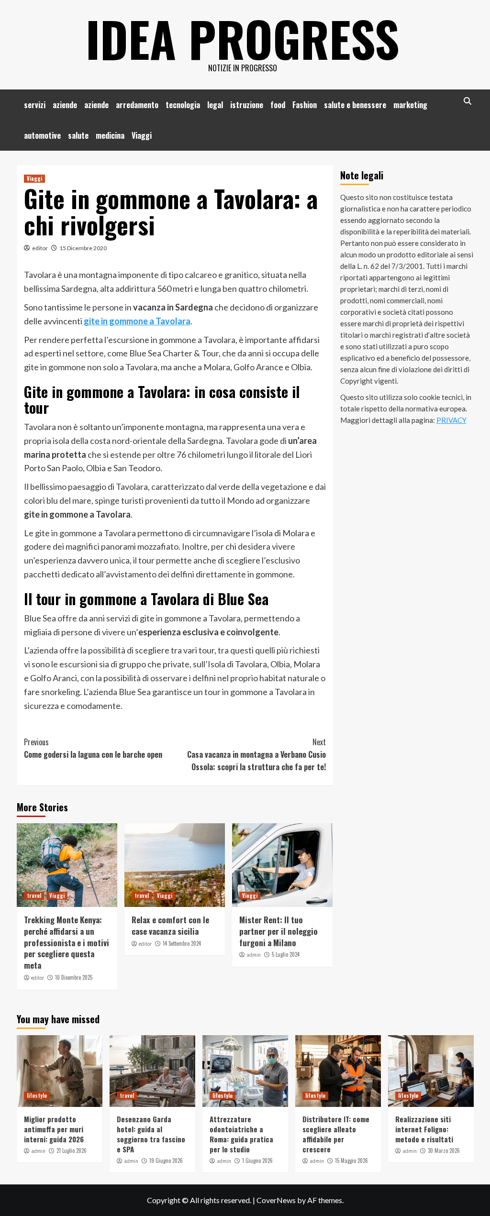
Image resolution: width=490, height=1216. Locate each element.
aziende (65, 105)
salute (78, 135)
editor (40, 248)
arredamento (137, 105)
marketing (410, 105)
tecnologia (183, 105)
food (277, 105)
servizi (34, 105)
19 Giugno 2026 (166, 1160)
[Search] (468, 101)
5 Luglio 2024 (286, 954)
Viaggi (142, 135)
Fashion (304, 105)
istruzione (246, 105)
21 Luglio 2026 (71, 1150)
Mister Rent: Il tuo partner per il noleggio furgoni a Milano (278, 931)
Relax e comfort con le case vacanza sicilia (170, 925)
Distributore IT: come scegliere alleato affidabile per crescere (335, 1134)
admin (253, 954)
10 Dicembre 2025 (73, 977)
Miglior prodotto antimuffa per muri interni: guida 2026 (54, 1129)
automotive (42, 135)
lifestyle (37, 1095)
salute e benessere (355, 105)
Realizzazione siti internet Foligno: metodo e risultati (424, 1129)
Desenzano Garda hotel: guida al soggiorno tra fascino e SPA (151, 1134)
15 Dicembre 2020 (83, 248)
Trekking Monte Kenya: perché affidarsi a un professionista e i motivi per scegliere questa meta (66, 942)
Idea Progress (243, 38)
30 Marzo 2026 (444, 1150)
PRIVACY (451, 420)
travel (34, 895)
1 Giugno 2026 (257, 1160)
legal (215, 105)
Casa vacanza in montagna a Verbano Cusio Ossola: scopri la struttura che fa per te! (256, 754)
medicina (110, 135)
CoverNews (276, 1200)
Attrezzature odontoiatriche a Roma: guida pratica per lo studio (241, 1134)
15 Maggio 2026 (351, 1160)
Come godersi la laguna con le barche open (93, 748)
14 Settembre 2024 (182, 943)
